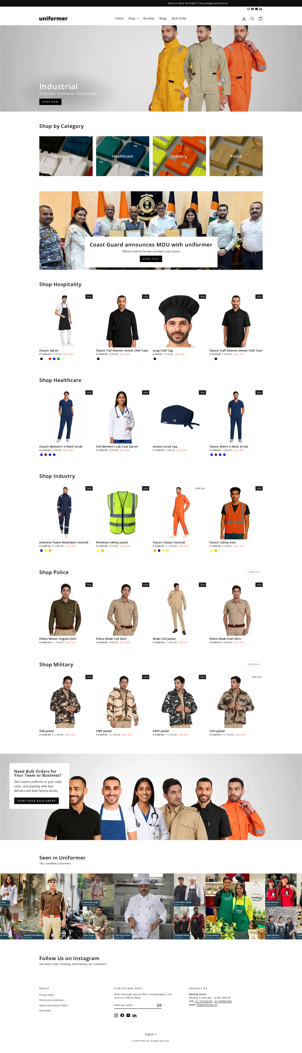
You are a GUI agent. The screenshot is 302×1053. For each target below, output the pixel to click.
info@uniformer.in (207, 1004)
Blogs (163, 18)
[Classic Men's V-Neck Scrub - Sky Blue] (224, 454)
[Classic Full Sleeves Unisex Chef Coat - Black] (98, 358)
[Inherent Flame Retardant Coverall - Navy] (41, 550)
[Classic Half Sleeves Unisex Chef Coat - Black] (215, 358)
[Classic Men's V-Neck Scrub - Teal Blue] (220, 454)
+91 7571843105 (204, 1001)
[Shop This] (151, 230)
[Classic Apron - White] (45, 358)
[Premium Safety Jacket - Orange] (102, 550)
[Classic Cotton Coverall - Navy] (159, 550)
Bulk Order (179, 18)
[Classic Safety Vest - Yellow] (211, 550)
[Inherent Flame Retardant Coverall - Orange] (49, 550)
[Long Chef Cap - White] (159, 358)
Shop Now (50, 101)
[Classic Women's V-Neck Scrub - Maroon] (45, 454)
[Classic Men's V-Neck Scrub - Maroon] (215, 454)
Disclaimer (45, 1010)
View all (254, 572)
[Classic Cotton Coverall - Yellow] (163, 550)
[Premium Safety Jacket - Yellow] (98, 550)
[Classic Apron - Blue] (54, 358)
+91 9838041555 (223, 1001)
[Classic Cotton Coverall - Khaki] (167, 550)
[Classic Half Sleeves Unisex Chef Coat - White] (211, 358)
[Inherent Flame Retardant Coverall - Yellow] (45, 550)
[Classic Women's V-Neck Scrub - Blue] (41, 454)
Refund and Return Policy (53, 1005)
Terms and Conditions (51, 1000)
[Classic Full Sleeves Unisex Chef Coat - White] (102, 358)
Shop (132, 18)
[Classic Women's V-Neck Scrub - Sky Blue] (54, 454)
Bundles (149, 18)
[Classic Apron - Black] (41, 358)
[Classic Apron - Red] (49, 358)
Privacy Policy (46, 994)
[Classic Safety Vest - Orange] (215, 550)
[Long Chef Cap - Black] (154, 358)
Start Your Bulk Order (36, 800)
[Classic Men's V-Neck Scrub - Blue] (211, 454)
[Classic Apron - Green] (58, 358)
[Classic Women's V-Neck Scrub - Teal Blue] (49, 454)
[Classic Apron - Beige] (62, 358)
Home (119, 18)
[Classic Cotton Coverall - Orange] (154, 550)
